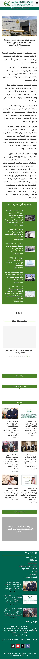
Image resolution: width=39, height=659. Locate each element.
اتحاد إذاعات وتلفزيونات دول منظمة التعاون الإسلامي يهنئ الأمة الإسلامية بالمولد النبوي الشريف (29, 427)
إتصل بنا (33, 574)
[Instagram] (13, 646)
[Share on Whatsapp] (19, 313)
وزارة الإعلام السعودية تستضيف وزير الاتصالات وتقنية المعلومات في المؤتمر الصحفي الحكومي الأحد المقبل (29, 494)
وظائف (34, 572)
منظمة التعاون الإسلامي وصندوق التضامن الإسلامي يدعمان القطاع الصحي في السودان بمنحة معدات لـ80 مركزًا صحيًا (10, 462)
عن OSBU (33, 560)
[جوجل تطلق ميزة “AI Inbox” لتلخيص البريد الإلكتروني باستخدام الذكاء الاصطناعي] (30, 263)
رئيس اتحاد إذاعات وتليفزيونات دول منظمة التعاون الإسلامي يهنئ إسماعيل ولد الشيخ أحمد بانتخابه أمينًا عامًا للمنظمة (11, 428)
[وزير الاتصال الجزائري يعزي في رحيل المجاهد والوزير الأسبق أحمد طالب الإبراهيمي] (30, 234)
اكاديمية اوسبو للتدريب (28, 566)
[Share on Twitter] (21, 313)
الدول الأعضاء (31, 557)
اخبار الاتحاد (32, 563)
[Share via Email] (16, 313)
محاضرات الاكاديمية (29, 569)
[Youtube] (17, 646)
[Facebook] (27, 646)
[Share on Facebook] (23, 313)
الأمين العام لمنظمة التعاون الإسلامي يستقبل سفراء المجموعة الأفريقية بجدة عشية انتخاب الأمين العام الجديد (29, 460)
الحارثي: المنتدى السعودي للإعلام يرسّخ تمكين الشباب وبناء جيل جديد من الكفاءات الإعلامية (10, 493)
